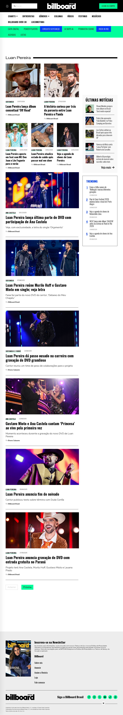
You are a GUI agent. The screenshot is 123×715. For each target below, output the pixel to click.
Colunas (58, 16)
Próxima (27, 587)
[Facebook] (89, 697)
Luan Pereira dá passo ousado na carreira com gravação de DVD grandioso (40, 358)
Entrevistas (28, 16)
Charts (11, 16)
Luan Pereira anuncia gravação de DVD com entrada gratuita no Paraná (38, 559)
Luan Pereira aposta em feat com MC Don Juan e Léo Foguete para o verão (16, 158)
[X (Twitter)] (99, 697)
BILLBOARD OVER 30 (17, 22)
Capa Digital (13, 29)
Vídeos (70, 16)
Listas (23, 34)
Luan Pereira (49, 101)
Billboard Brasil (14, 115)
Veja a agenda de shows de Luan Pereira (65, 157)
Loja (36, 677)
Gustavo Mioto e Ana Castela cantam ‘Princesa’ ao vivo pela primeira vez (40, 425)
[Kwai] (115, 697)
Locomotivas (37, 22)
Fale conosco (39, 682)
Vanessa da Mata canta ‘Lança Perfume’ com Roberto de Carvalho (104, 147)
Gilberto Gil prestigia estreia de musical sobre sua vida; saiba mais (104, 159)
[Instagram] (94, 697)
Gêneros (43, 16)
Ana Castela (11, 212)
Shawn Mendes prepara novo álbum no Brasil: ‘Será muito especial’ (104, 109)
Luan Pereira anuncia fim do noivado (32, 494)
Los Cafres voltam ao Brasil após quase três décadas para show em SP (104, 134)
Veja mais (106, 167)
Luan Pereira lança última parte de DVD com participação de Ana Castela (38, 219)
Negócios (96, 16)
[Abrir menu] (7, 6)
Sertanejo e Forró (13, 351)
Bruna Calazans (14, 370)
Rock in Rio (104, 29)
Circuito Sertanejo (51, 29)
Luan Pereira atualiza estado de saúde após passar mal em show (42, 157)
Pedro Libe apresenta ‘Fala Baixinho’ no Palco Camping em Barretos (104, 121)
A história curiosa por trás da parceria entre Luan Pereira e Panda (60, 110)
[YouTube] (105, 697)
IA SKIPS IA (68, 29)
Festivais (82, 16)
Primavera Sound (86, 29)
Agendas (12, 34)
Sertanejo (10, 101)
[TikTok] (110, 697)
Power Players (31, 29)
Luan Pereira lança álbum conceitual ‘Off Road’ (21, 108)
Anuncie (37, 667)
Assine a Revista (41, 672)
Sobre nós (38, 662)
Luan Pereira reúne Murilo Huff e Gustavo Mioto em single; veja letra (36, 287)
